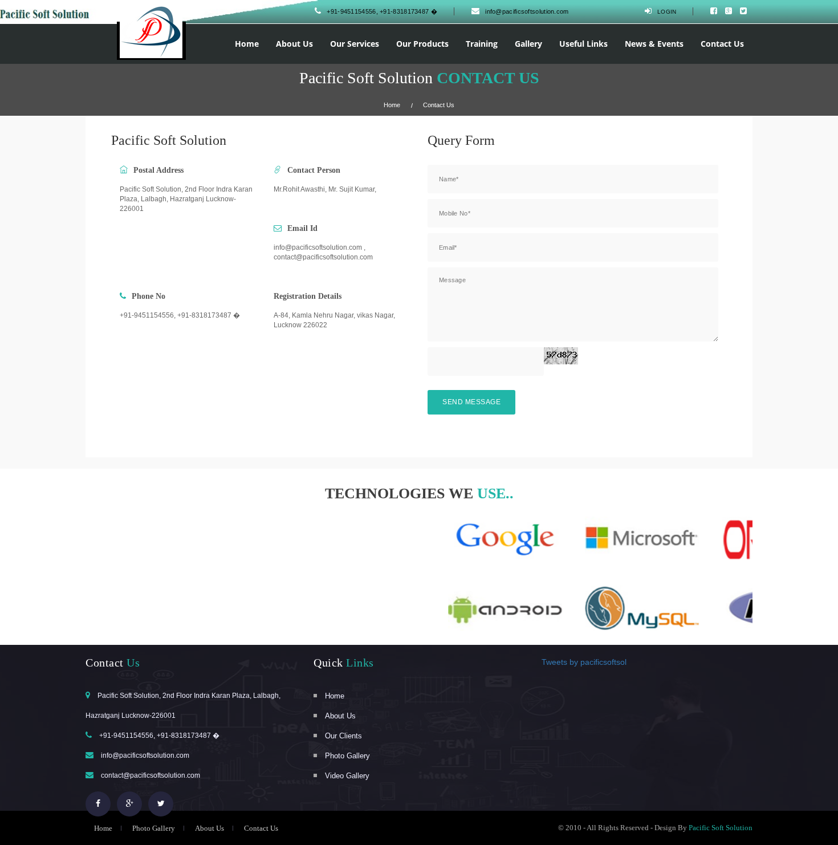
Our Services (354, 43)
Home (247, 43)
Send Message (471, 402)
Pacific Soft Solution (720, 827)
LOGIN (667, 12)
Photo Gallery (347, 755)
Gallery (528, 43)
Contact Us (722, 43)
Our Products (422, 43)
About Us (294, 43)
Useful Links (583, 43)
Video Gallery (347, 775)
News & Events (654, 43)
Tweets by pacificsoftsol (584, 662)
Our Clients (343, 736)
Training (482, 43)
